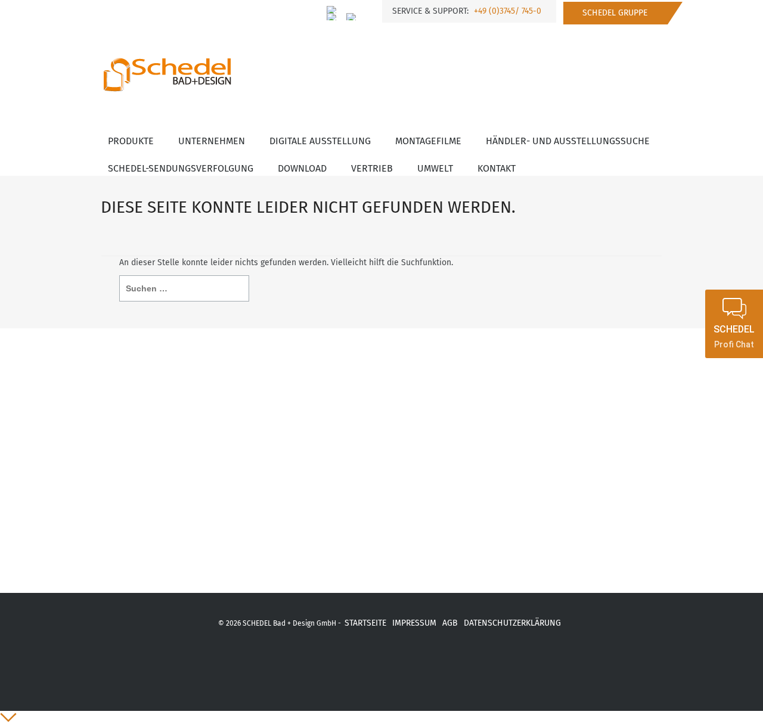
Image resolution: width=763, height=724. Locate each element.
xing (329, 663)
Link (455, 663)
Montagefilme (428, 141)
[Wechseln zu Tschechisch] (351, 16)
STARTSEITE (365, 623)
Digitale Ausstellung (320, 141)
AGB (450, 623)
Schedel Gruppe (614, 13)
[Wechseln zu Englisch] (332, 16)
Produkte (131, 141)
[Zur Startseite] (166, 64)
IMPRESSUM (414, 623)
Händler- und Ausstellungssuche (568, 141)
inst (393, 663)
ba (424, 663)
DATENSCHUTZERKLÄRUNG (512, 623)
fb (299, 663)
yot (362, 663)
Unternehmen (211, 141)
